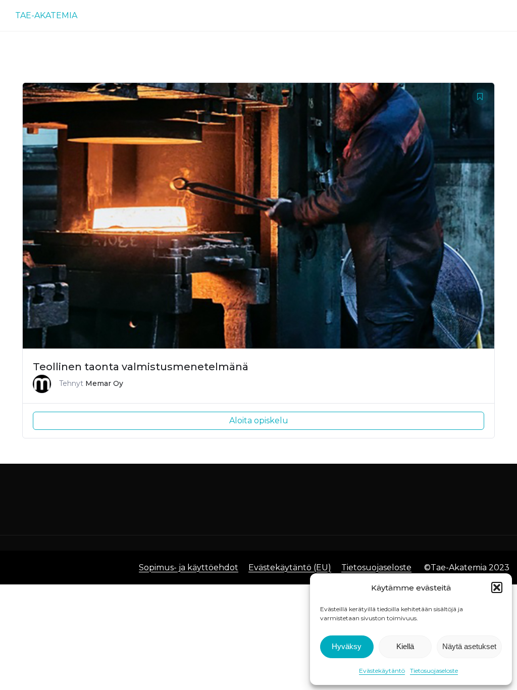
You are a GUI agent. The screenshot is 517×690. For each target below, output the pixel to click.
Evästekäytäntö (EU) (289, 567)
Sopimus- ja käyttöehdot (188, 567)
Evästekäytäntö (382, 670)
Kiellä (405, 646)
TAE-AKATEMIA (46, 15)
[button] (497, 587)
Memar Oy (104, 383)
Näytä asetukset (469, 646)
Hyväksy (346, 646)
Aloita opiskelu (258, 420)
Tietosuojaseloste (434, 670)
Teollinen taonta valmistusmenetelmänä (140, 367)
